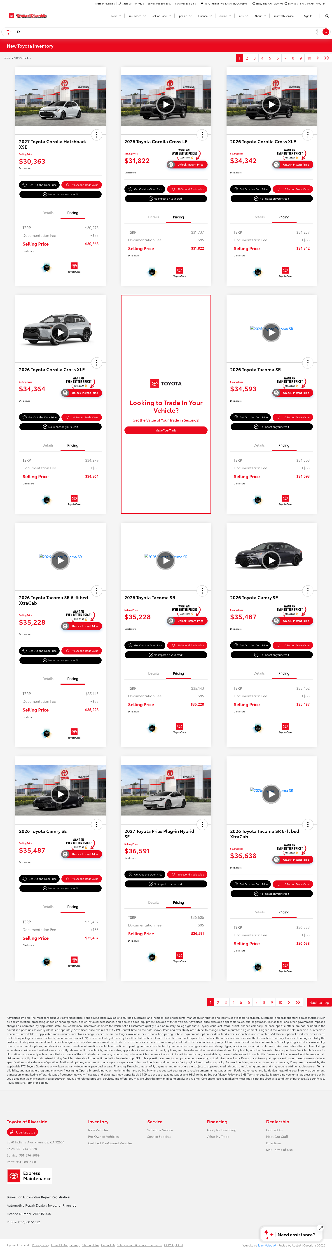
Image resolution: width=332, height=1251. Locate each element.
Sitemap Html (90, 1245)
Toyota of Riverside (18, 1245)
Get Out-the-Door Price (42, 185)
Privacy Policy (40, 1245)
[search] (327, 15)
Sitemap (75, 1245)
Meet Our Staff (277, 1136)
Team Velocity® (267, 1245)
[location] (202, 3)
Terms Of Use (59, 1245)
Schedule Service (160, 1130)
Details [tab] (48, 212)
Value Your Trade (166, 430)
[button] (96, 135)
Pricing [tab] (72, 212)
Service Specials (159, 1136)
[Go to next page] (318, 58)
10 (309, 57)
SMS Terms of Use (279, 1149)
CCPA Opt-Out (173, 1245)
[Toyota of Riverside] (27, 15)
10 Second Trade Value (85, 185)
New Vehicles (98, 1130)
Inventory (98, 1121)
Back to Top (319, 1002)
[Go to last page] (327, 58)
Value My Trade (218, 1136)
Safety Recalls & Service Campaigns (139, 1245)
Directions (274, 1143)
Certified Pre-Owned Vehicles (110, 1143)
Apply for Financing (221, 1130)
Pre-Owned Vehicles (103, 1136)
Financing (217, 1121)
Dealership (277, 1121)
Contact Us (25, 1131)
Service (154, 1121)
